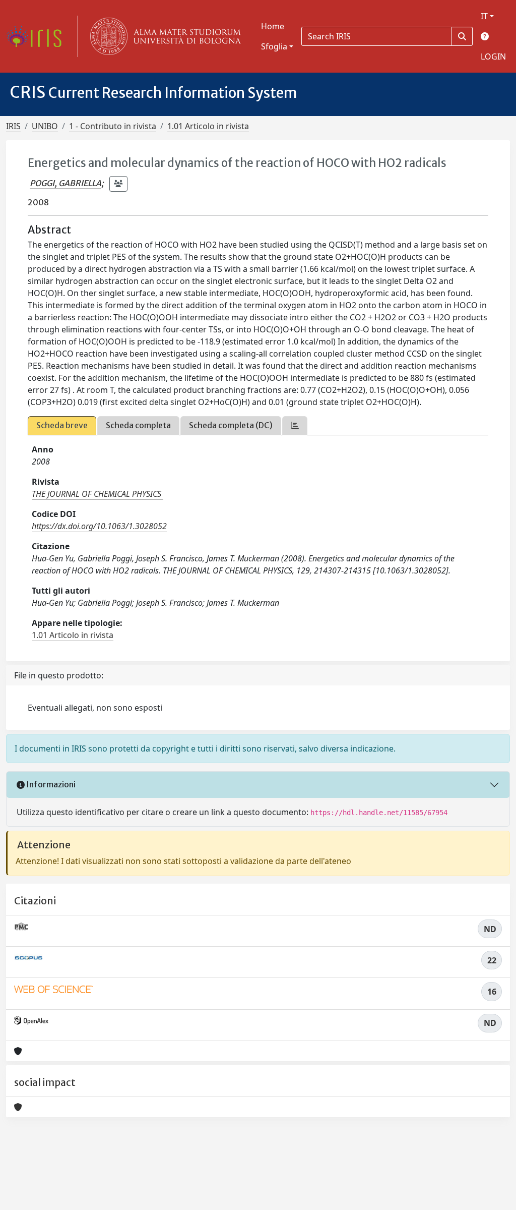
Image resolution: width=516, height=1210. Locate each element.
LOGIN (493, 56)
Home (272, 26)
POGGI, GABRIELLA (65, 183)
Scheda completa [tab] (138, 425)
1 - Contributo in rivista (112, 126)
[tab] (294, 425)
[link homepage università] (163, 36)
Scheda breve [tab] (62, 425)
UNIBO (45, 126)
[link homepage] (38, 36)
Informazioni (50, 784)
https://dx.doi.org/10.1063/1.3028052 (99, 526)
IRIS (13, 126)
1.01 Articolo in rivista (208, 126)
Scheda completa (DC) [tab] (231, 425)
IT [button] (484, 16)
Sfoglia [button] (274, 46)
